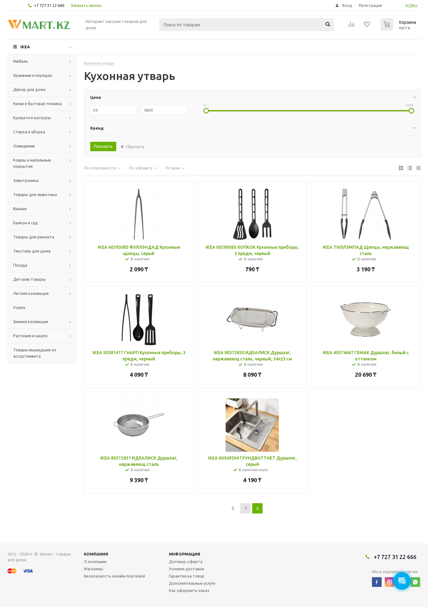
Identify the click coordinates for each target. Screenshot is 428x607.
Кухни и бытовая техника (37, 103)
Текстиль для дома (31, 251)
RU (414, 5)
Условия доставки (186, 569)
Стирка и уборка (29, 132)
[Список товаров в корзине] (399, 29)
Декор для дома (29, 89)
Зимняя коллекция (30, 321)
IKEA (25, 47)
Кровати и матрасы (32, 117)
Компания (96, 554)
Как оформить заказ (189, 590)
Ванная (20, 208)
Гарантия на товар (187, 576)
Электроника (26, 180)
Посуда (20, 265)
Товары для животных (35, 194)
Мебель (20, 61)
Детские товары (29, 279)
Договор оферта (185, 561)
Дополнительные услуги (192, 583)
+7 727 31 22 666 (49, 5)
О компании (95, 561)
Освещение (24, 146)
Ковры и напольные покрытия (32, 163)
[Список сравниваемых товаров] (351, 26)
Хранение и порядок (32, 75)
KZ (408, 5)
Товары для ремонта (33, 237)
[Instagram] (389, 582)
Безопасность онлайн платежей (114, 576)
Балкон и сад (25, 223)
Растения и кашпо (30, 335)
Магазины (93, 569)
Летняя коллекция (31, 293)
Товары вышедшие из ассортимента (34, 353)
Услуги (19, 307)
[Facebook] (377, 582)
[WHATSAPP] (415, 582)
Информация (184, 554)
